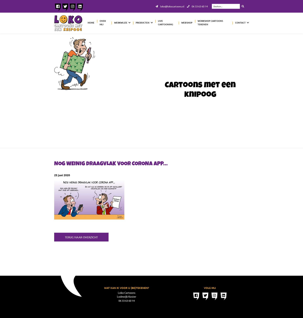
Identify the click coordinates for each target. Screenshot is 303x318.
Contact (240, 22)
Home (91, 22)
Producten (142, 22)
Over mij (103, 22)
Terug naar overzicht (81, 237)
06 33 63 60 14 (199, 6)
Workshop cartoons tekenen (210, 22)
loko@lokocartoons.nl (172, 6)
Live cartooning (165, 22)
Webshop (186, 22)
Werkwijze (120, 22)
